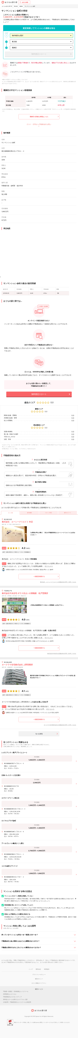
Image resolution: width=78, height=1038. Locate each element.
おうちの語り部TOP (7, 6)
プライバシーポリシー (39, 974)
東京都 (16, 6)
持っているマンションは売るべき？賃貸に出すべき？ (20, 935)
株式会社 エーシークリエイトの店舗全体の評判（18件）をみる (58, 582)
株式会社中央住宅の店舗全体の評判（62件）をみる (61, 653)
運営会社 (38, 969)
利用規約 (46, 969)
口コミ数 (10, 512)
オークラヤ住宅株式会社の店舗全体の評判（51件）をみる (60, 725)
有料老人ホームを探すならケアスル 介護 (15, 999)
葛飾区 (21, 6)
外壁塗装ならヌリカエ (9, 994)
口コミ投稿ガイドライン (39, 983)
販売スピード (67, 512)
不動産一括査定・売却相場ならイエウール (15, 991)
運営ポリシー (39, 979)
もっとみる (39, 734)
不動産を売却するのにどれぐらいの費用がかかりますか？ (21, 947)
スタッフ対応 (48, 512)
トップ (31, 969)
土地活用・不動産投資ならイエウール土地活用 (17, 1002)
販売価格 (29, 512)
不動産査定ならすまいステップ (12, 997)
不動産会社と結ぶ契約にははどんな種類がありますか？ (21, 941)
